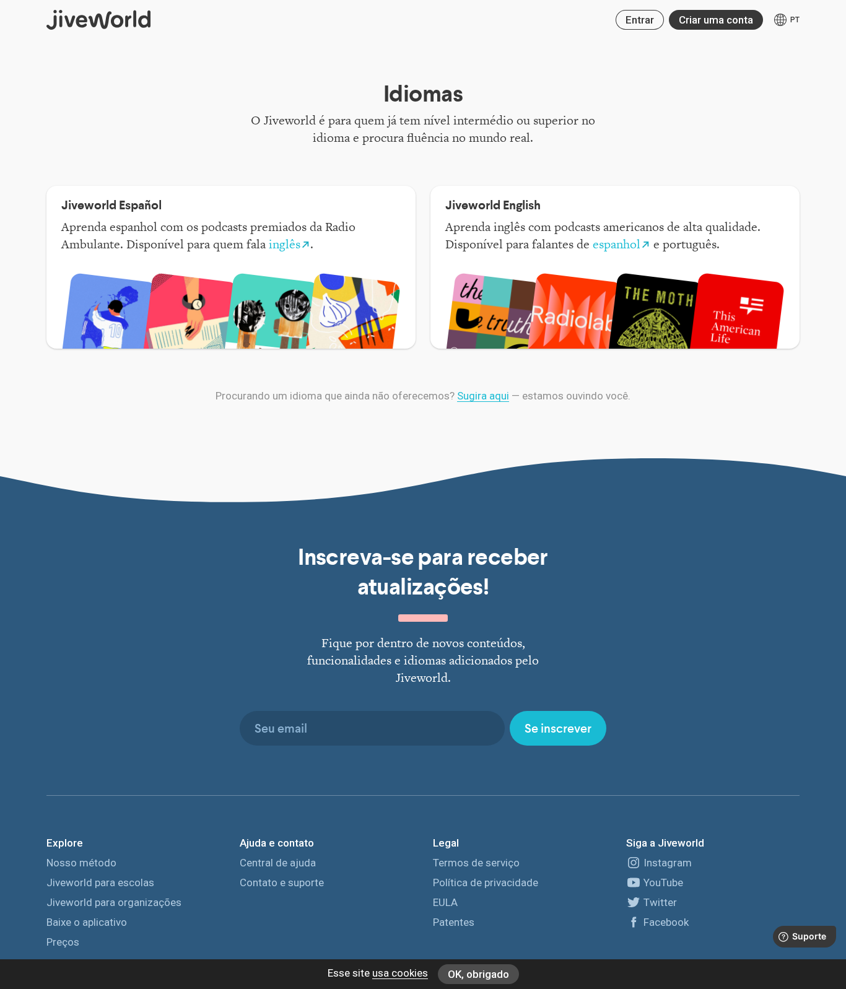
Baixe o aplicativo (86, 922)
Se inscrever (558, 728)
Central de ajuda (278, 862)
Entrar (640, 20)
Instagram (667, 862)
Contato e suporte (282, 882)
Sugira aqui (483, 396)
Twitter (660, 902)
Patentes (453, 922)
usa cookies (400, 973)
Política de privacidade (485, 882)
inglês (284, 244)
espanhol (616, 244)
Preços (62, 942)
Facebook (666, 922)
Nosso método (81, 862)
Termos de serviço (476, 862)
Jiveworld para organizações (113, 902)
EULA (445, 902)
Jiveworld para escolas (100, 882)
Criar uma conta (716, 20)
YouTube (663, 882)
